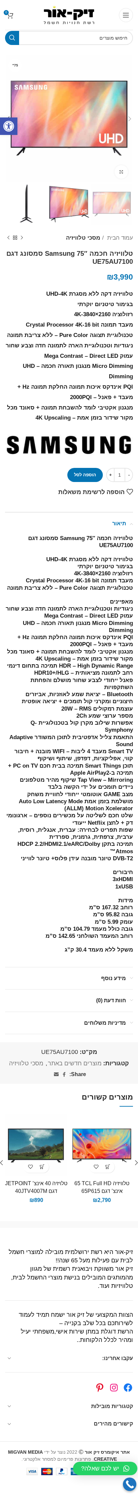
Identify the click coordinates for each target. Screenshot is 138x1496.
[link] (8, 126)
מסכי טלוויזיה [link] (83, 238)
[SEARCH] (12, 38)
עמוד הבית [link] (119, 238)
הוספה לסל (85, 474)
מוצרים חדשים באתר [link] (74, 1063)
